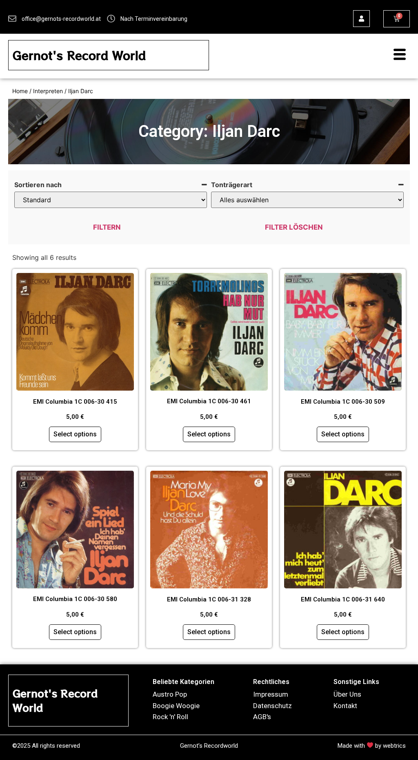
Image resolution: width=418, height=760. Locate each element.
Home (20, 90)
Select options (75, 434)
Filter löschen (294, 227)
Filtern (107, 227)
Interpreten (48, 90)
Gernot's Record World (79, 55)
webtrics (394, 745)
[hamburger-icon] (395, 55)
